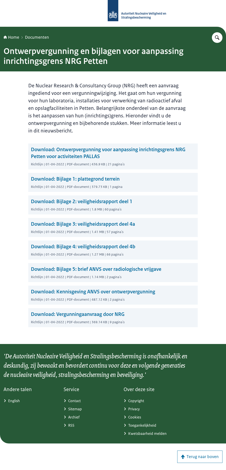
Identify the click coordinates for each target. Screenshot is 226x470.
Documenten (37, 37)
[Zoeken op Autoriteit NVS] (217, 37)
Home (13, 37)
